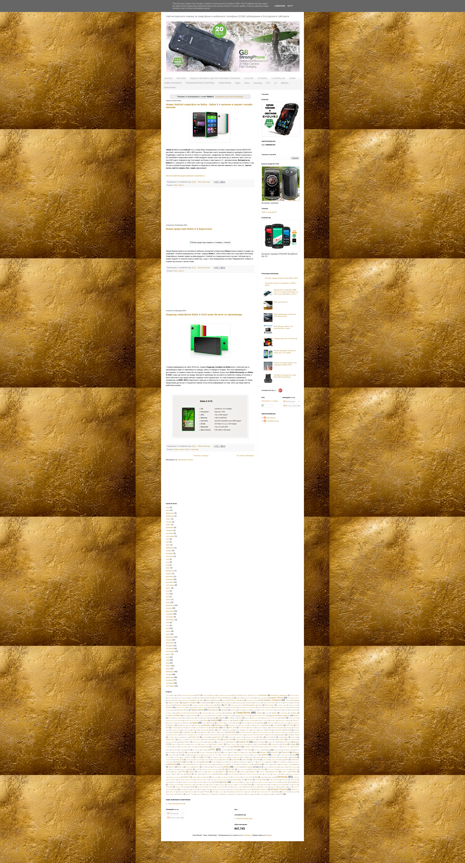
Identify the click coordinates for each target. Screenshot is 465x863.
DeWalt (269, 730)
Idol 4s (170, 752)
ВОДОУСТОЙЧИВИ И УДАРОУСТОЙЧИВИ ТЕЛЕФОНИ (215, 78)
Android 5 (273, 720)
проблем (224, 710)
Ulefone (255, 787)
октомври (169, 533)
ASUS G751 (271, 723)
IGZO (183, 752)
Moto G (245, 762)
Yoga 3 (249, 794)
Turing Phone (220, 787)
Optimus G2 (232, 772)
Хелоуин (192, 718)
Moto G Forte (262, 762)
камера (208, 703)
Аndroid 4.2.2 (254, 695)
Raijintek (194, 777)
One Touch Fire (242, 769)
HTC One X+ (258, 750)
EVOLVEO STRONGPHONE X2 (212, 735)
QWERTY (186, 777)
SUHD (197, 784)
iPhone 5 (263, 752)
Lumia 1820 (189, 759)
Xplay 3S (242, 794)
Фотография (178, 718)
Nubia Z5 (282, 767)
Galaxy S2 (210, 742)
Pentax (181, 774)
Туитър (230, 715)
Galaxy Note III (184, 742)
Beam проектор (187, 725)
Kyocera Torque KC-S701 (211, 755)
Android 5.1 (295, 720)
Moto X (270, 762)
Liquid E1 (250, 757)
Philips (188, 774)
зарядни (296, 700)
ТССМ (223, 715)
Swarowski (221, 784)
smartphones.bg (272, 421)
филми (170, 718)
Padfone (294, 772)
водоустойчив (276, 698)
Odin (190, 769)
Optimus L (252, 772)
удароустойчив (244, 715)
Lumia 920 (235, 759)
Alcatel (283, 718)
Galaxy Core (182, 739)
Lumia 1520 (179, 759)
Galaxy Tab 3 (194, 744)
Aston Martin (253, 723)
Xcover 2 (220, 792)
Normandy (195, 449)
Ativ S (172, 725)
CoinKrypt (288, 727)
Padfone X (169, 774)
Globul (285, 744)
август (168, 588)
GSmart (206, 747)
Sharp (264, 780)
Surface (204, 784)
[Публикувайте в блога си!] (217, 182)
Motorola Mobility (186, 764)
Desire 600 (238, 730)
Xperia (276, 792)
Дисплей (216, 700)
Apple (237, 83)
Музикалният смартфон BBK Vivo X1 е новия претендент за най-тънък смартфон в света (286, 292)
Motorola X (196, 764)
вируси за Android (248, 698)
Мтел (219, 705)
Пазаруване (267, 707)
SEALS (249, 780)
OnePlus (168, 771)
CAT (281, 725)
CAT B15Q (174, 727)
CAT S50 (198, 727)
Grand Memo (184, 747)
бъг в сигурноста (182, 698)
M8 (292, 759)
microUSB (215, 762)
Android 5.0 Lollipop (284, 720)
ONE (223, 769)
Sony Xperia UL (247, 782)
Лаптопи (287, 702)
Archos (204, 723)
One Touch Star (284, 769)
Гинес (169, 700)
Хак (186, 718)
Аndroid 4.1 (244, 695)
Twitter (229, 787)
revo (207, 777)
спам (266, 713)
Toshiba (192, 787)
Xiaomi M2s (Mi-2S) (239, 792)
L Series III (224, 755)
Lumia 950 (265, 759)
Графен (176, 700)
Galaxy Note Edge (171, 742)
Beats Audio (197, 725)
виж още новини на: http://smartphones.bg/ (218, 698)
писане (295, 707)
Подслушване (170, 710)
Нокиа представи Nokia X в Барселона (189, 229)
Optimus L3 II (273, 772)
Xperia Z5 (226, 794)
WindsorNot (181, 792)
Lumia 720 (225, 759)
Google (292, 744)
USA (285, 787)
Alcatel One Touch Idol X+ (192, 720)
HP (189, 750)
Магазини (169, 705)
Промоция (233, 710)
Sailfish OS (270, 777)
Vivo (201, 789)
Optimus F (221, 772)
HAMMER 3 (248, 747)
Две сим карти (198, 700)
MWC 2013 (248, 764)
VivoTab (207, 789)
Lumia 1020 (169, 759)
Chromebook (243, 727)
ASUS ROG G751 (282, 723)
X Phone (206, 792)
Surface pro (212, 784)
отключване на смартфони (247, 707)
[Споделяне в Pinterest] (224, 182)
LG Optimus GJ (235, 757)
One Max (231, 769)
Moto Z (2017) (295, 762)
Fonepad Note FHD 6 (217, 737)
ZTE (280, 794)
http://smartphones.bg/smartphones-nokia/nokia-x (185, 176)
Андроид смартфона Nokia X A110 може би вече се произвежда (204, 314)
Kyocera (198, 755)
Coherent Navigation (277, 727)
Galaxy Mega (240, 739)
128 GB (168, 695)
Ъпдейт (221, 718)
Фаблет (296, 715)
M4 (282, 759)
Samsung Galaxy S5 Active (219, 779)
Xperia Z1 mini (209, 794)
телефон (293, 713)
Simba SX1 (294, 779)
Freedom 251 (239, 737)
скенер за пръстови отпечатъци (187, 713)
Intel (195, 752)
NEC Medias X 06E (286, 764)
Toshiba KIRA (201, 787)
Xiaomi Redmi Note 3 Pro (264, 792)
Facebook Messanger (174, 737)
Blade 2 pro (243, 725)
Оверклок (191, 707)
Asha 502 (244, 723)
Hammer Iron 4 (286, 747)
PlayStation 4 (220, 774)
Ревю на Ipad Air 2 (281, 302)
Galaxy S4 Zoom (285, 742)
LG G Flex (176, 757)
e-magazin (175, 732)
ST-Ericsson (275, 782)
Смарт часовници (216, 713)
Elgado (199, 732)
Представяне (197, 710)
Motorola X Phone (207, 764)
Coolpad (195, 730)
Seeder (257, 779)
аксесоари (206, 695)
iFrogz (176, 752)
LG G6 (213, 757)
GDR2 (252, 744)
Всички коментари (292, 406)
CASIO (275, 725)
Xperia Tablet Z (170, 794)
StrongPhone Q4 (188, 784)
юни (167, 507)
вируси (238, 698)
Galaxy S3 (232, 742)
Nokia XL (266, 767)
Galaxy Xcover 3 (231, 744)
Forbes (230, 737)
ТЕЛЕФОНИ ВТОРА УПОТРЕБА (200, 83)
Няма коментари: (204, 182)
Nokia (247, 83)
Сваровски (293, 710)
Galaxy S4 (243, 742)
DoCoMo (288, 730)
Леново (295, 702)
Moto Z (286, 762)
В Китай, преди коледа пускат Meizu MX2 (281, 278)
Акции (213, 695)
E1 (183, 732)
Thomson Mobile (281, 784)
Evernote (222, 732)
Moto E (238, 762)
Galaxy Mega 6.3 (251, 739)
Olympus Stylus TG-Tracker (210, 769)
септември (170, 536)
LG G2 (184, 757)
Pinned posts (209, 774)
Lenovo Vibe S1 (285, 755)
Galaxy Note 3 (280, 739)
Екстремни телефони (270, 700)
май (167, 542)
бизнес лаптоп (294, 695)
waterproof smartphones (219, 789)
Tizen (295, 784)
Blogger (269, 835)
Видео (198, 698)
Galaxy (285, 737)
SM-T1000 (175, 782)
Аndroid (236, 695)
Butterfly (267, 725)
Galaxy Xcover (204, 744)
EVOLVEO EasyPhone (246, 732)
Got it (290, 6)
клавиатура (238, 702)
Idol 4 (297, 750)
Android (176, 449)
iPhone (254, 752)
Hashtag (182, 750)
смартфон (228, 713)
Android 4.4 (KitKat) (249, 720)
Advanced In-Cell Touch (271, 718)
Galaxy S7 (174, 744)
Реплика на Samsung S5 (266, 710)
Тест (184, 715)
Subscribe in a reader (270, 401)
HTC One (233, 750)
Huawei (267, 750)
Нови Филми (170, 87)
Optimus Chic (211, 771)
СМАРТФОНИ (225, 83)
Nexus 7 (196, 767)
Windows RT (295, 789)
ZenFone (261, 794)
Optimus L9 (284, 771)
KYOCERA (262, 78)
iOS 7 (232, 752)
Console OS (186, 730)
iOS (213, 752)
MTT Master (232, 764)
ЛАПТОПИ (181, 78)
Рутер (286, 710)
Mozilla (217, 764)
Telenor (265, 784)
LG (275, 83)
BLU (250, 725)
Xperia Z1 (199, 794)
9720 (198, 695)
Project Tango (277, 774)
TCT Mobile (257, 784)
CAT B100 (289, 725)
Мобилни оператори (181, 705)
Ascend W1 (229, 723)
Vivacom (194, 789)
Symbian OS (231, 784)
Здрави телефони (190, 703)
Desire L (246, 730)
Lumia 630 (216, 759)
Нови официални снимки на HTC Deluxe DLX (285, 315)
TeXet (272, 784)
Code (267, 727)
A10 (229, 718)
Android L (180, 723)
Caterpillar (215, 728)
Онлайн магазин (202, 707)
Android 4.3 (237, 720)
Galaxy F (206, 739)
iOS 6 (219, 752)
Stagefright (284, 782)
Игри (201, 702)
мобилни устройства (198, 705)
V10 (290, 787)
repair (201, 777)
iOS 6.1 (226, 752)
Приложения (213, 710)
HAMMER (236, 747)
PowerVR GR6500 (233, 774)
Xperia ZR (286, 792)
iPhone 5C (274, 752)
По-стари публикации (245, 455)
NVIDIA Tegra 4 (292, 767)
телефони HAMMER (173, 715)
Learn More (280, 6)
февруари (170, 513)
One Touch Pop (272, 769)
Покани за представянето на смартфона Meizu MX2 (285, 364)
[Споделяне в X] (219, 182)
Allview (205, 720)
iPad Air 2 (246, 752)
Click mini (252, 727)
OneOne (294, 769)
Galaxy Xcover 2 (218, 744)
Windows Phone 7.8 (260, 789)
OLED (197, 769)
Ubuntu (248, 787)
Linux (243, 757)
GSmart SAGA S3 (217, 747)
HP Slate (204, 750)
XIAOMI (228, 792)
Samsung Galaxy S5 (202, 779)
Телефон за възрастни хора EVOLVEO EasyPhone (285, 376)
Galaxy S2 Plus (221, 742)
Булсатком (171, 698)
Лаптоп (280, 702)
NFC (203, 767)
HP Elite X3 (196, 750)
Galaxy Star (183, 744)
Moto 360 (231, 762)
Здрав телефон (174, 703)
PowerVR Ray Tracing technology (252, 774)
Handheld (175, 750)
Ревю (240, 710)
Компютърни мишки (269, 702)
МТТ (226, 705)
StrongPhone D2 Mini (174, 784)
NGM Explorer (217, 767)
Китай (215, 702)
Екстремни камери (252, 700)
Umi (280, 787)
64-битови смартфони (187, 695)
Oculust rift (183, 769)
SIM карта (285, 779)
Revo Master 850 (225, 777)
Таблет (274, 713)
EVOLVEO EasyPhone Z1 (263, 732)
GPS (176, 747)
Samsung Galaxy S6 (236, 780)
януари (169, 522)
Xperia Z (180, 794)
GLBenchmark (275, 744)
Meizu (188, 762)
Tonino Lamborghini (181, 787)
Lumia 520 (199, 759)
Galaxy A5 (294, 737)
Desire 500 (230, 730)
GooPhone (169, 747)
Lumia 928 (256, 759)
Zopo (275, 794)
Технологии (193, 715)
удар (236, 715)
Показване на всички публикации (229, 97)
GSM (199, 747)
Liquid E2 (258, 757)
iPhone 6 (295, 752)
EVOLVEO (249, 78)
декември (170, 527)
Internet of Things (204, 752)
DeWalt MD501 (278, 730)
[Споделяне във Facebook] (222, 182)
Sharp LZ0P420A (274, 779)
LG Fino (168, 757)
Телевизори (283, 713)
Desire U (254, 730)
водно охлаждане (262, 698)
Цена (198, 718)
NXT (167, 769)
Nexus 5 (180, 767)
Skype (168, 782)
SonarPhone (200, 782)
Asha (237, 723)
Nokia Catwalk (247, 767)
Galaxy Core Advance (194, 739)
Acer (240, 718)
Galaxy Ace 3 (170, 739)
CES (224, 728)
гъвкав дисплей (186, 700)
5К (177, 695)
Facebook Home (293, 735)
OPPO (183, 772)
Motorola (284, 83)
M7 (287, 759)
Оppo (259, 707)
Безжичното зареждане (278, 695)
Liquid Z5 (281, 757)
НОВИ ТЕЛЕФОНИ (173, 83)
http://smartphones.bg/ (176, 804)
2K (173, 695)
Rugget (263, 777)
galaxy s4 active (259, 742)
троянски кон (215, 715)
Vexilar (182, 789)
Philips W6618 (198, 774)
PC (176, 774)
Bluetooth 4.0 (258, 725)
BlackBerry (207, 725)
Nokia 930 (237, 767)
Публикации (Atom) (185, 460)
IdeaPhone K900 (288, 750)
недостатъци (293, 705)
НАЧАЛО (168, 78)
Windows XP (172, 792)
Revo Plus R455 (247, 777)
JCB (180, 755)
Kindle (191, 755)
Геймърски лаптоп (293, 698)
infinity (189, 752)
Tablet (249, 785)
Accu (234, 718)
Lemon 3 (255, 755)
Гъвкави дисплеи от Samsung (285, 338)
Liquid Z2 (274, 757)
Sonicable (209, 782)
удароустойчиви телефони (279, 715)
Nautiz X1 (267, 764)
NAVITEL (275, 764)
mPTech (223, 764)
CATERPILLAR (278, 78)
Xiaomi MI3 (251, 792)
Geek (258, 744)
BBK (178, 725)
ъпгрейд (212, 718)
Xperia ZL (234, 794)
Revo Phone (236, 777)
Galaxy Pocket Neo (198, 742)
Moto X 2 (279, 762)
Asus (261, 723)
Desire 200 (221, 730)
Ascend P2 (220, 723)
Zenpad (269, 794)
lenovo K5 (275, 755)
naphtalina (247, 835)
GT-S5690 (228, 747)
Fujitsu (261, 737)
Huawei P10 (277, 750)
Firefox (186, 737)
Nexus (296, 764)
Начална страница (201, 455)
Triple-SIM (211, 787)
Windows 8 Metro (234, 789)
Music (240, 764)
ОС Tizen (223, 707)
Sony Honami (236, 782)
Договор (224, 700)
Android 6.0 (171, 723)
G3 (279, 737)
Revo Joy (214, 777)
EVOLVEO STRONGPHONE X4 (255, 735)
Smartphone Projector (187, 782)
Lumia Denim (275, 759)
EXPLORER (271, 735)
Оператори (213, 707)
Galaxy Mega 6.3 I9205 (265, 739)
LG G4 (198, 757)
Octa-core (174, 769)
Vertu (175, 789)
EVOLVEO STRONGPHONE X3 (234, 735)
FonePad (205, 737)
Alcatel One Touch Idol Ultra (174, 720)
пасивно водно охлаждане (282, 707)
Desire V (261, 730)
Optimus (191, 772)
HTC (268, 83)
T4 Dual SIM (240, 784)
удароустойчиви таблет (259, 715)
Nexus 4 (171, 767)
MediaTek (179, 762)
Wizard (199, 792)
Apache (187, 723)
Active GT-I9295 (256, 718)
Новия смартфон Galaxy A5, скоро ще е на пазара (285, 352)
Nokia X (181, 185)
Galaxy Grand (228, 739)
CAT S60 (205, 727)
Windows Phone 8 (278, 789)
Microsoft (205, 762)
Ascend (211, 723)
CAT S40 (190, 727)
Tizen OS (169, 787)
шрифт (205, 718)
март (168, 510)
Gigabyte (265, 744)
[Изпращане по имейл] (215, 182)
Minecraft (223, 762)
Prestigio (267, 774)
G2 (274, 737)
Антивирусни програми (225, 695)
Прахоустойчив (182, 710)
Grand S (192, 747)
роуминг (279, 710)
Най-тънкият (269, 705)
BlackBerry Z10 (233, 725)
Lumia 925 (245, 759)
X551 (213, 792)
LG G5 (205, 757)
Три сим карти (204, 715)
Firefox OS (195, 737)
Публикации (290, 401)
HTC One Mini (246, 750)
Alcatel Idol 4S (293, 718)
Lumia (294, 757)
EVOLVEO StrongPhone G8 (282, 732)
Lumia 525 (207, 759)
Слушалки (205, 713)
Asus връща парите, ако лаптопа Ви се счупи (283, 327)
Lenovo (263, 755)
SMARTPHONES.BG (244, 819)
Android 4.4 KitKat (262, 720)
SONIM (292, 78)
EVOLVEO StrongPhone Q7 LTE (190, 735)
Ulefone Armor (264, 787)
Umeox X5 (274, 787)
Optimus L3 (262, 771)
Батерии (264, 695)
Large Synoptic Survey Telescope (240, 755)
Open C (176, 771)
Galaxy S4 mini (272, 742)
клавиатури (248, 702)
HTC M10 (224, 750)
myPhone (257, 764)
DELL (213, 730)
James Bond (172, 755)
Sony (224, 782)
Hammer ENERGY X (273, 747)
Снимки (259, 713)
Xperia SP (294, 792)
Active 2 (247, 718)
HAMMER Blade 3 (259, 747)
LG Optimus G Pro (222, 757)
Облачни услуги (181, 707)
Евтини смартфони (237, 700)
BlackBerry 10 (220, 725)
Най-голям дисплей (237, 705)
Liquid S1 (266, 757)
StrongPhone (294, 782)
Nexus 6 (188, 767)
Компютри (257, 702)
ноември (169, 530)
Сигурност (169, 713)
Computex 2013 (176, 730)
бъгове (192, 698)
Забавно (288, 700)
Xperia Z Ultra (190, 794)
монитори (211, 705)
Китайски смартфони (226, 702)
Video (188, 789)
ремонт (247, 710)
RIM (256, 777)
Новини (169, 707)
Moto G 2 (252, 762)
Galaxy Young (243, 744)
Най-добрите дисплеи (254, 705)
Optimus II (243, 771)
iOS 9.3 (238, 752)
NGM (208, 767)
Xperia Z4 (218, 794)
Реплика (254, 710)
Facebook (281, 735)
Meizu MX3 (196, 762)
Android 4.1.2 (226, 720)
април (168, 519)
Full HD (268, 737)
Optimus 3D (201, 771)
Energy (205, 732)
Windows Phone (246, 789)
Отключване (232, 707)
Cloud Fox (260, 727)
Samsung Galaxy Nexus (186, 779)
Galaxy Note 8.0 (292, 739)
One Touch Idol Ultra (257, 769)
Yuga (255, 794)
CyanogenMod (204, 730)
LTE (288, 757)
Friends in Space (251, 737)
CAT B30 (182, 727)
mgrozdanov (271, 418)
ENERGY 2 (213, 732)
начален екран (281, 705)
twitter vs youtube (238, 787)
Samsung (258, 83)
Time (289, 784)
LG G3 (190, 757)
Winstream (191, 792)
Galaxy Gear (215, 739)
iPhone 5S (285, 752)
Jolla (186, 755)
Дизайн (208, 700)
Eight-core (190, 732)
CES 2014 (232, 728)
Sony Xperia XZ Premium (261, 782)
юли (167, 559)
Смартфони (243, 712)
